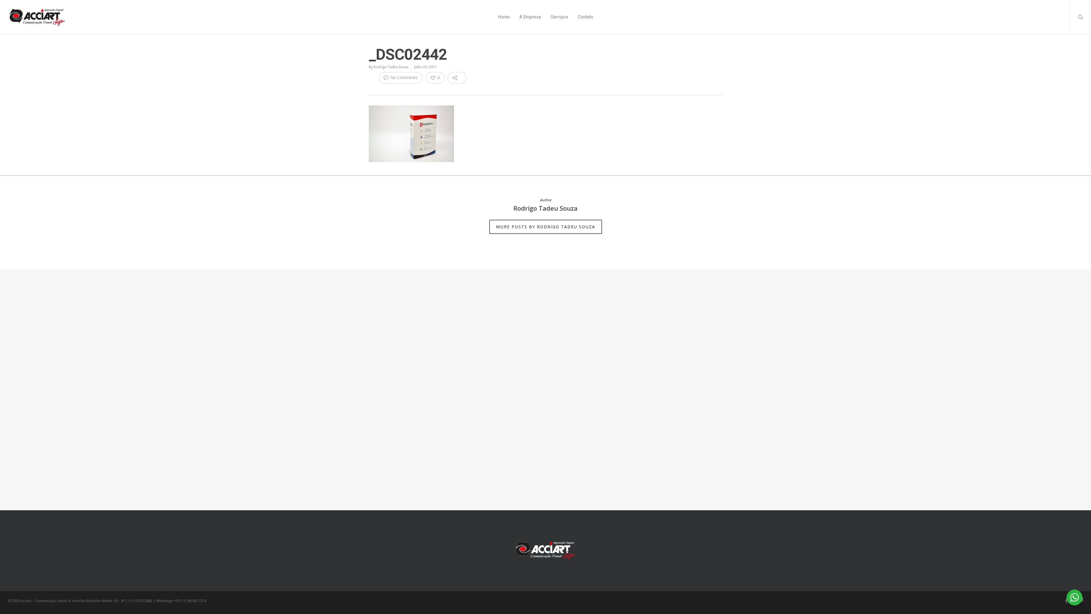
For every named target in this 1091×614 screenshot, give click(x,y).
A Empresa (530, 17)
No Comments (403, 77)
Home (504, 17)
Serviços (559, 17)
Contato (585, 17)
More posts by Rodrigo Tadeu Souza (545, 226)
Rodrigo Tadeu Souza (391, 67)
